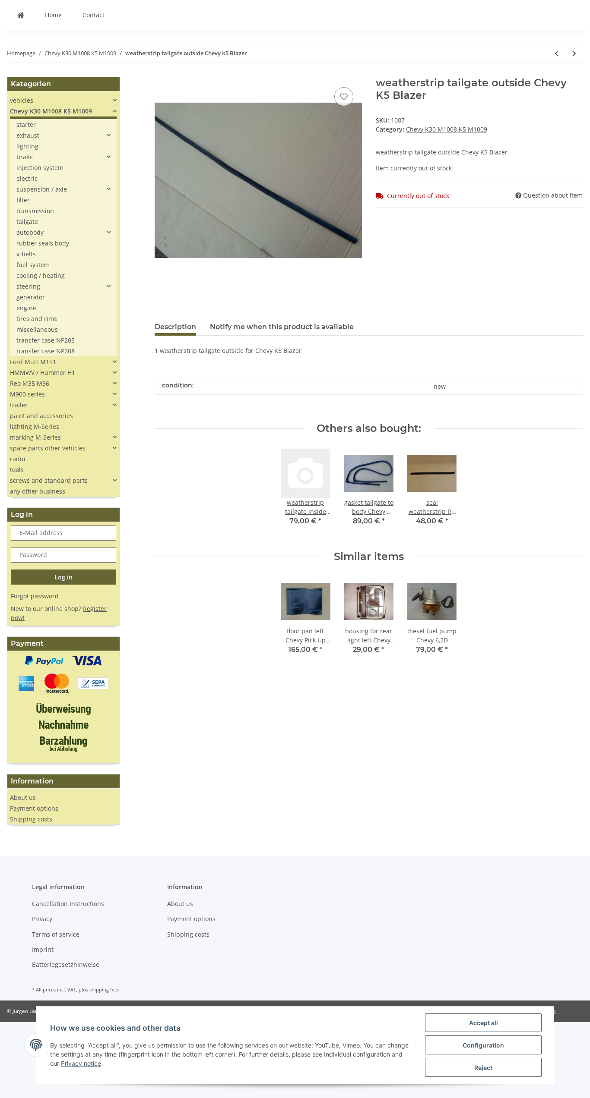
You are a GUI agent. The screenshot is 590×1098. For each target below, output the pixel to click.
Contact (93, 15)
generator (30, 297)
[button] (63, 100)
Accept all (483, 1022)
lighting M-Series (34, 426)
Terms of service (55, 934)
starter (26, 124)
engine (26, 308)
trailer (19, 405)
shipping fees (104, 989)
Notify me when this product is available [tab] (282, 327)
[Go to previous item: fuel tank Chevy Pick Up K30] (556, 53)
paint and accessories (41, 416)
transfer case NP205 (45, 340)
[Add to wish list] (343, 96)
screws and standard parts (49, 480)
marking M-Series (35, 437)
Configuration (483, 1045)
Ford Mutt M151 (33, 362)
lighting (27, 146)
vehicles (21, 100)
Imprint (43, 949)
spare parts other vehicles (48, 448)
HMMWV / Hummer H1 (42, 372)
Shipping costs (31, 819)
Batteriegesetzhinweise (65, 964)
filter (23, 200)
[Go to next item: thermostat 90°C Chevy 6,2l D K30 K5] (574, 53)
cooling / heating (40, 275)
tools (17, 470)
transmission (35, 211)
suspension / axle (41, 189)
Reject (483, 1067)
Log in (63, 577)
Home (53, 15)
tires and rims (36, 319)
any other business (37, 491)
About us (23, 797)
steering (28, 286)
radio (17, 459)
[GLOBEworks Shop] (21, 15)
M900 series (27, 394)
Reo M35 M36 (29, 383)
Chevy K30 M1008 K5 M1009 (446, 129)
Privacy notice (81, 1063)
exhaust (27, 135)
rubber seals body (42, 243)
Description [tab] (175, 327)
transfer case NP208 (45, 351)
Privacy (42, 919)
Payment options (34, 808)
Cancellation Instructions (68, 904)
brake (24, 157)
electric (27, 178)
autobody (30, 232)
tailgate (27, 221)
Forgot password (35, 596)
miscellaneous (37, 329)
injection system (39, 168)
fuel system (33, 265)
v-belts (26, 254)
